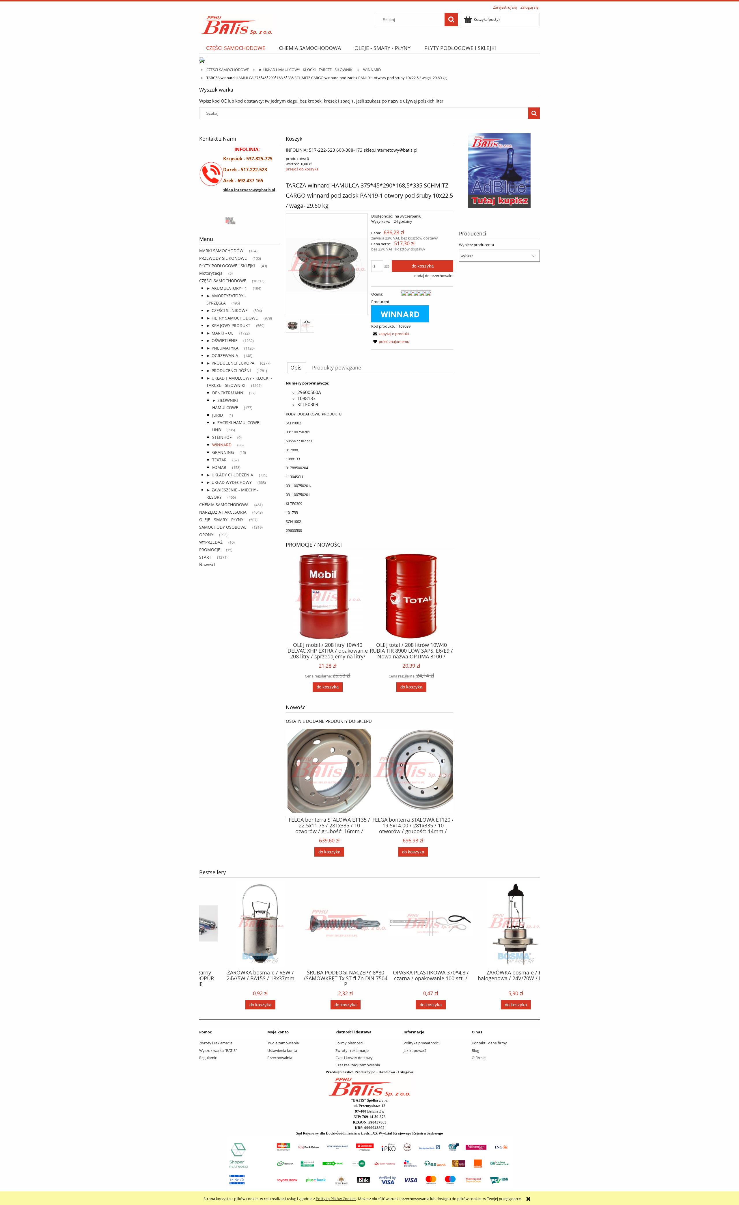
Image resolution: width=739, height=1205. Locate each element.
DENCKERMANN (227, 393)
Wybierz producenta (476, 245)
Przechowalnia (279, 1057)
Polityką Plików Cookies (336, 1198)
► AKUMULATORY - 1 (226, 288)
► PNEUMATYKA (222, 348)
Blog (475, 1050)
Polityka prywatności (421, 1043)
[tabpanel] (369, 456)
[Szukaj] (451, 19)
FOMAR (219, 467)
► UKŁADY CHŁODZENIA (229, 475)
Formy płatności (349, 1043)
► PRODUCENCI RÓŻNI (228, 370)
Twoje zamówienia (283, 1043)
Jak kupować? (415, 1050)
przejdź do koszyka (302, 169)
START (205, 557)
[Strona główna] (237, 23)
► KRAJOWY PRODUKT (228, 325)
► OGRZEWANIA (222, 355)
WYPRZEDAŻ (211, 542)
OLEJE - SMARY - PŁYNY (221, 519)
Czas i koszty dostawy (354, 1057)
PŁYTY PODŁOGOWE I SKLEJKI (227, 265)
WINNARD (222, 445)
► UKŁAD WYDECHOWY (229, 482)
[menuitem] (235, 48)
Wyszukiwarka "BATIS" (218, 1050)
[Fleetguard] (220, 220)
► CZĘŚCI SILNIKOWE (227, 310)
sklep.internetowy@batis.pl (249, 189)
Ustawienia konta (282, 1050)
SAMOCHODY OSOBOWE (223, 527)
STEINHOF (222, 437)
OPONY (206, 534)
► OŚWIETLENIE (222, 340)
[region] (239, 220)
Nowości (207, 564)
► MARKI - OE (220, 333)
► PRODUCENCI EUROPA (230, 363)
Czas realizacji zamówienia (357, 1064)
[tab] (296, 367)
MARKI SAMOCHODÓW (221, 250)
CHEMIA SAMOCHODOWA (224, 504)
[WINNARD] (400, 313)
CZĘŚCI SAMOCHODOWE (222, 280)
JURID (217, 415)
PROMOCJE (209, 549)
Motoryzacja (211, 273)
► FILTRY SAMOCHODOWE (232, 318)
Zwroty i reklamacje (215, 1043)
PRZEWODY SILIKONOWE (223, 258)
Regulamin (208, 1057)
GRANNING (223, 452)
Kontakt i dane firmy (489, 1043)
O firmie (479, 1057)
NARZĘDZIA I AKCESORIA (223, 512)
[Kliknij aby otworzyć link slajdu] (480, 170)
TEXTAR (219, 460)
